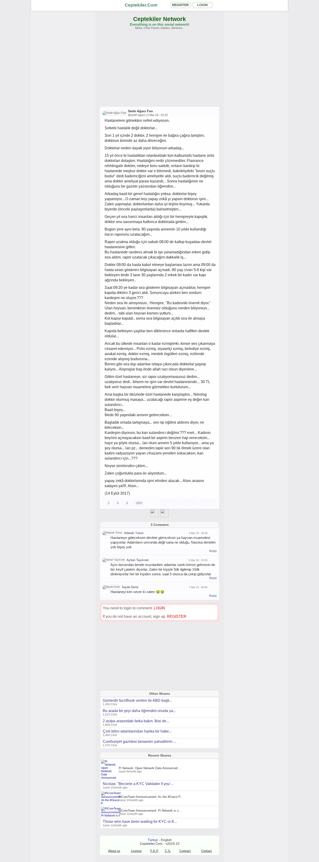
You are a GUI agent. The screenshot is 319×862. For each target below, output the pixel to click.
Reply (213, 551)
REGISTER (180, 5)
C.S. (168, 851)
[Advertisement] (159, 70)
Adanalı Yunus (134, 533)
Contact (206, 851)
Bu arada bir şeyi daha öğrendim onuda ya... (139, 711)
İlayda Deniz (130, 587)
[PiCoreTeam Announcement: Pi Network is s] (111, 815)
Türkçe (153, 840)
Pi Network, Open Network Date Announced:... (150, 768)
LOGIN (202, 5)
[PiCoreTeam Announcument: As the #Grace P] (111, 803)
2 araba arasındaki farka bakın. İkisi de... (136, 721)
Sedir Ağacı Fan (140, 111)
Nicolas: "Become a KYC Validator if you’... (138, 784)
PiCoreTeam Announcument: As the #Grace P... (151, 797)
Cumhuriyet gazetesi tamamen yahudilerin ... (139, 741)
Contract (185, 851)
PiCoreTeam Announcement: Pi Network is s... (150, 810)
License (136, 851)
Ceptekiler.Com (141, 5)
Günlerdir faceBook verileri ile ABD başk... (137, 700)
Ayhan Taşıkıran (138, 560)
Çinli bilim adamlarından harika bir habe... (137, 731)
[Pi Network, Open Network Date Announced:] (110, 777)
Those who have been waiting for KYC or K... (140, 822)
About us (114, 851)
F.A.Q (154, 851)
